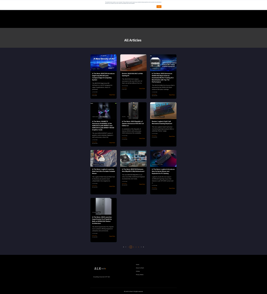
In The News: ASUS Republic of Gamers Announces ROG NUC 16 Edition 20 (133, 123)
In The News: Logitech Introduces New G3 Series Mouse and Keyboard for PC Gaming (163, 171)
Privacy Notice (139, 274)
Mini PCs (94, 68)
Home (137, 264)
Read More (112, 94)
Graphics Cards (95, 116)
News (98, 68)
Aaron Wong (94, 94)
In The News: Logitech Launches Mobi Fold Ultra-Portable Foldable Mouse (103, 171)
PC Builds (154, 68)
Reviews (128, 68)
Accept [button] (159, 6)
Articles (138, 271)
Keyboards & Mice (155, 116)
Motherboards (124, 164)
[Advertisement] (133, 17)
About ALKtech (140, 268)
